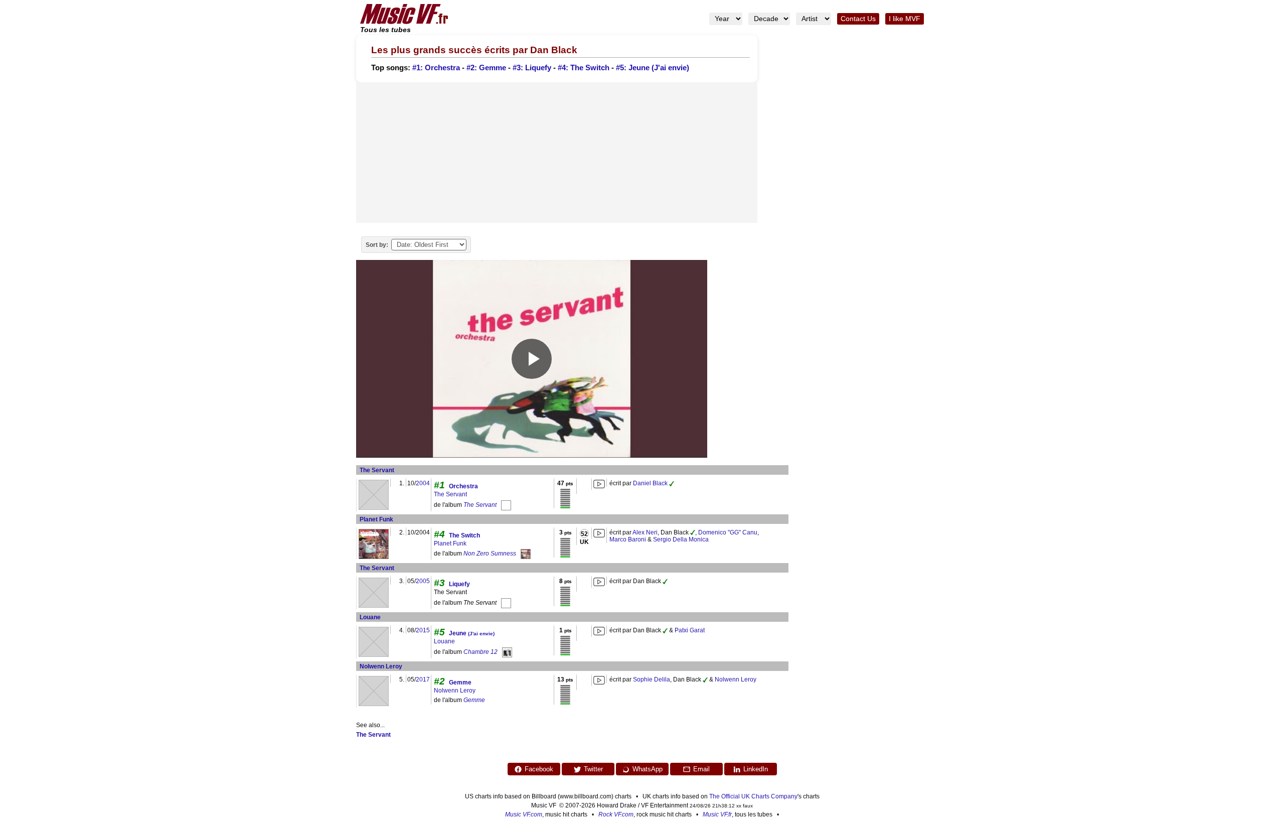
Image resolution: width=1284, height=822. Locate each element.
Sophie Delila (651, 679)
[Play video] (532, 359)
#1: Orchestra (436, 68)
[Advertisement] (556, 152)
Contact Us (858, 19)
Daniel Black (650, 483)
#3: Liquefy (532, 68)
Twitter (593, 769)
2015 (423, 630)
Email (701, 769)
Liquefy (459, 584)
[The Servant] (506, 504)
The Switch (464, 535)
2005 (423, 581)
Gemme (460, 682)
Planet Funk (376, 519)
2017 (423, 679)
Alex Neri (645, 532)
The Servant (377, 470)
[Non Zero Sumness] (526, 554)
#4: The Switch (583, 68)
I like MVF (904, 19)
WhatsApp (647, 769)
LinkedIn (755, 769)
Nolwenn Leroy (381, 666)
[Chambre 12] (507, 651)
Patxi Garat (690, 630)
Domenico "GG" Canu (727, 532)
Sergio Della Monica (681, 539)
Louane (370, 617)
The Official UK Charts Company (753, 796)
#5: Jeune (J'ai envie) (652, 68)
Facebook (539, 769)
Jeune (472, 633)
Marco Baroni (627, 539)
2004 (423, 483)
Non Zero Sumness (489, 554)
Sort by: (377, 244)
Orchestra (463, 486)
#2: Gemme (486, 68)
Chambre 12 (480, 651)
